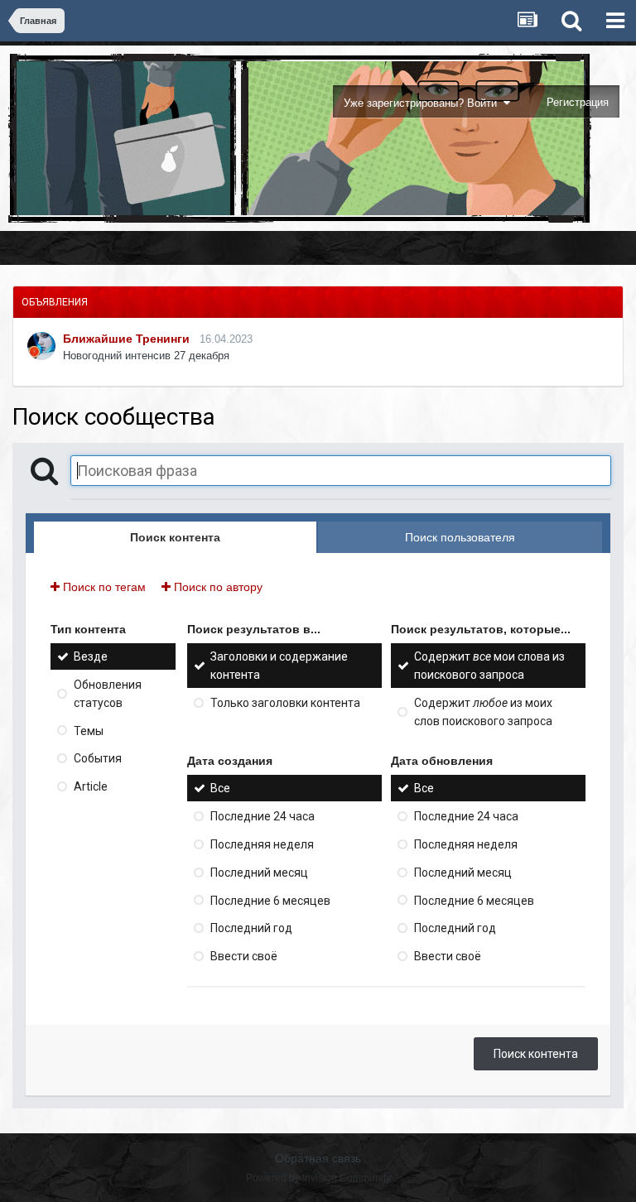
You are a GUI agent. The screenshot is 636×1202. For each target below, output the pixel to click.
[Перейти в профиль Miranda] (41, 346)
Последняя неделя (262, 844)
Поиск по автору (217, 587)
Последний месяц (259, 872)
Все (220, 788)
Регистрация (578, 102)
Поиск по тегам (103, 587)
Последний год (251, 928)
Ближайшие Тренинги (126, 338)
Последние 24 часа (262, 816)
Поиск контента (536, 1053)
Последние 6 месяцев (270, 899)
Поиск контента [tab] (175, 537)
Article (91, 786)
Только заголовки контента (285, 702)
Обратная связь (318, 1158)
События (98, 758)
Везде (91, 656)
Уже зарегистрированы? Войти (424, 103)
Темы (89, 730)
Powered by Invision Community (318, 1178)
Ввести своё (243, 956)
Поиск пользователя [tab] (460, 537)
